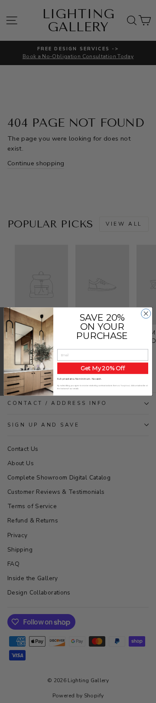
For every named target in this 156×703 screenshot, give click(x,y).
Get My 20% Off (103, 368)
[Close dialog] (146, 314)
